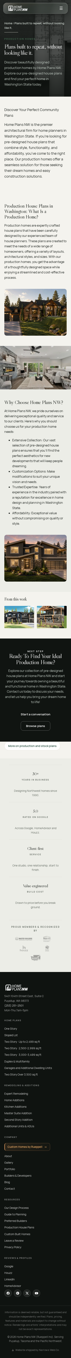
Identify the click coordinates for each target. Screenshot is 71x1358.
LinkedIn (9, 1279)
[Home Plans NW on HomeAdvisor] (47, 948)
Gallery (8, 1162)
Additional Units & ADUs (19, 1126)
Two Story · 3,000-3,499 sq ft (22, 1055)
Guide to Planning (15, 1214)
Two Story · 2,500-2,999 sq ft (22, 1048)
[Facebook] (8, 1293)
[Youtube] (36, 1293)
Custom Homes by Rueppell (27, 1147)
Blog (7, 1182)
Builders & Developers (17, 1175)
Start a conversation (35, 714)
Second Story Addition (18, 1120)
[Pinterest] (17, 1293)
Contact (9, 1188)
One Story (10, 1028)
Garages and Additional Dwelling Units (28, 1068)
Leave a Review (14, 1240)
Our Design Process (16, 1208)
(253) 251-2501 (14, 1005)
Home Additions (14, 1100)
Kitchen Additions (15, 1106)
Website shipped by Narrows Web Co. (37, 1350)
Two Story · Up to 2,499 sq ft (22, 1041)
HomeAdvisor (12, 1286)
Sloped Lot (11, 1035)
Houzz (8, 1273)
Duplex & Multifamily (17, 1061)
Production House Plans (19, 1227)
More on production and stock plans (32, 746)
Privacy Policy (12, 1247)
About (8, 1156)
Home (8, 23)
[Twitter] (27, 1293)
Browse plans (35, 726)
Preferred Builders (15, 1221)
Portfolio (9, 1169)
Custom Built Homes (17, 1234)
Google (8, 1266)
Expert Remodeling (16, 1093)
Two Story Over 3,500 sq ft (21, 1074)
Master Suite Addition (18, 1113)
